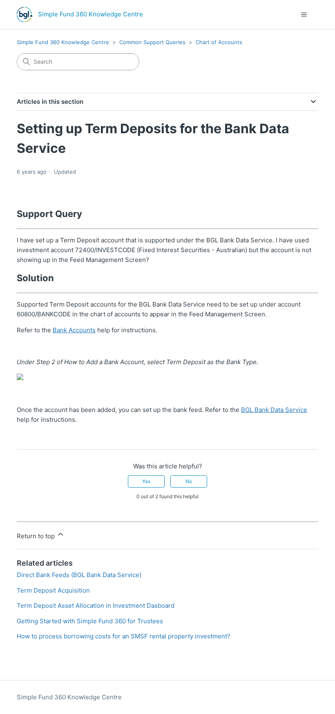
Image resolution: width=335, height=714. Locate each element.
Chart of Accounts (219, 42)
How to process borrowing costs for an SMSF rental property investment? (123, 636)
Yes (146, 481)
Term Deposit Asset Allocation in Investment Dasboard (95, 605)
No (188, 481)
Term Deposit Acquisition (53, 590)
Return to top (36, 536)
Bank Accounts (74, 330)
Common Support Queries (152, 42)
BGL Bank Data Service (274, 410)
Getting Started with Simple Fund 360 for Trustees (90, 621)
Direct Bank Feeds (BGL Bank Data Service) (79, 575)
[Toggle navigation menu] (303, 14)
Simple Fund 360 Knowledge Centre (63, 42)
